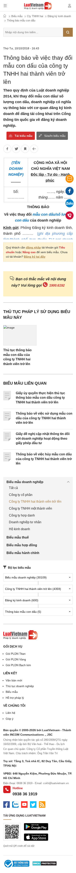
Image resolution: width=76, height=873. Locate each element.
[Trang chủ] (38, 6)
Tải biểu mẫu (23, 135)
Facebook (69, 191)
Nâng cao (29, 252)
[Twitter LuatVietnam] (33, 805)
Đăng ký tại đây (34, 256)
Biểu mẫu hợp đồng (21, 545)
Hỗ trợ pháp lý (15, 697)
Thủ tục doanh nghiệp (20, 686)
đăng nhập (33, 247)
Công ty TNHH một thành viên (30, 508)
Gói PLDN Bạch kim (18, 665)
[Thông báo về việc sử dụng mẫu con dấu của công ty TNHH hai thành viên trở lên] (7, 419)
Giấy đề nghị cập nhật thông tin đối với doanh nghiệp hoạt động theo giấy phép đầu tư (43, 438)
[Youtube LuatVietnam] (24, 805)
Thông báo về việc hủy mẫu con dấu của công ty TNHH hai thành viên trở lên (44, 459)
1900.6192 (57, 285)
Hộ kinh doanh (19, 529)
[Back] (34, 149)
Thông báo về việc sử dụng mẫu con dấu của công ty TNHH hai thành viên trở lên (44, 418)
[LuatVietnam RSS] (42, 805)
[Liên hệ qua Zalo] (69, 203)
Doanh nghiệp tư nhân (25, 522)
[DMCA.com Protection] (44, 864)
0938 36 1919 (25, 794)
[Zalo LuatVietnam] (15, 805)
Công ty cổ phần (20, 495)
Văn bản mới (14, 680)
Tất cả (13, 488)
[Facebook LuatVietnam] (6, 805)
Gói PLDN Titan (16, 653)
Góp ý (9, 718)
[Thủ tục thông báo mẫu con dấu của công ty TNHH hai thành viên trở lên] (19, 335)
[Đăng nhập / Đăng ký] (69, 5)
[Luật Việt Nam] (20, 638)
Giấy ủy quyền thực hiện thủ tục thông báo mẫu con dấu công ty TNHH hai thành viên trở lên (40, 397)
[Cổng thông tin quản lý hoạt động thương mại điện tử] (16, 864)
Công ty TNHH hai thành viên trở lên (35, 501)
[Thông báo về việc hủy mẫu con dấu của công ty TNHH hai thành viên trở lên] (7, 460)
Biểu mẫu (12, 691)
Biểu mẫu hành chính (22, 553)
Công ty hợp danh (22, 515)
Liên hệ (10, 712)
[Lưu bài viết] (25, 149)
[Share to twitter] (16, 149)
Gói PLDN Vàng (16, 659)
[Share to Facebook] (7, 149)
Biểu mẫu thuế (17, 537)
